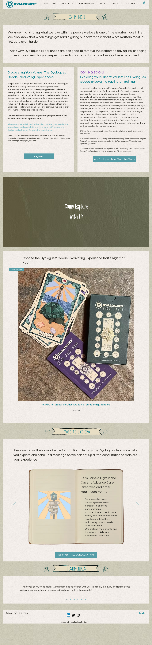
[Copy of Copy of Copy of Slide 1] (81, 599)
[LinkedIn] (68, 615)
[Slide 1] (66, 599)
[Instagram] (78, 615)
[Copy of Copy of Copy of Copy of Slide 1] (85, 599)
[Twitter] (73, 615)
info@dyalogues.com (28, 141)
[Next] (137, 505)
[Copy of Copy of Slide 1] (74, 599)
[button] (116, 3)
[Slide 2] (70, 599)
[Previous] (14, 505)
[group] (76, 340)
